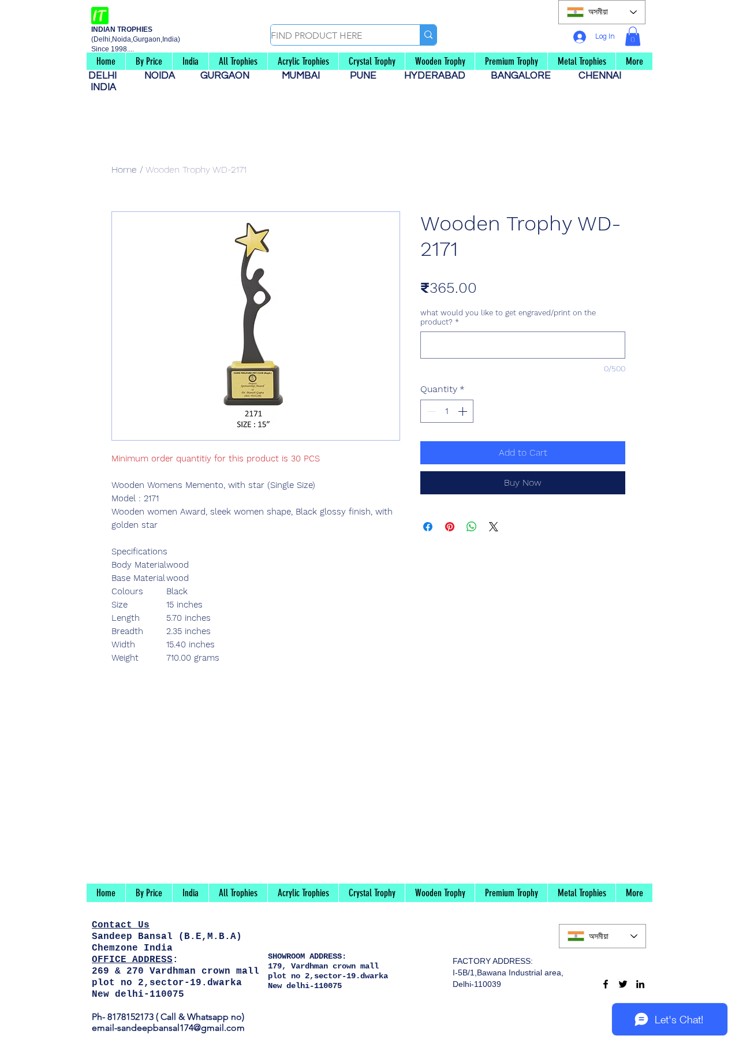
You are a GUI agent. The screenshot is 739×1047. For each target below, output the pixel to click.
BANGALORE (524, 75)
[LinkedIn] (640, 984)
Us (144, 925)
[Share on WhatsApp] (472, 527)
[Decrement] (430, 411)
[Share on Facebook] (428, 527)
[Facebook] (605, 984)
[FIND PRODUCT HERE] (428, 35)
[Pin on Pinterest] (450, 527)
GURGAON (228, 75)
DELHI (107, 75)
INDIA (103, 87)
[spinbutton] (447, 411)
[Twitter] (623, 984)
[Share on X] (494, 527)
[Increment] (464, 411)
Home (124, 169)
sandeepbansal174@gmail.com (181, 1027)
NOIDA (165, 75)
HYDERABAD (440, 75)
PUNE (368, 75)
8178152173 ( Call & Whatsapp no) (174, 1016)
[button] (633, 36)
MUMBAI (303, 75)
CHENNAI (601, 75)
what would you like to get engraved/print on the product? (508, 317)
